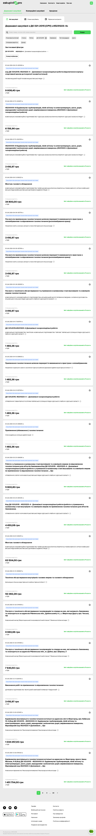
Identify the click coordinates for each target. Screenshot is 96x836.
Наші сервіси (60, 3)
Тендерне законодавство (39, 825)
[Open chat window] (91, 831)
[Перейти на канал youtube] (10, 807)
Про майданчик (58, 814)
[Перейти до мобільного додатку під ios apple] (8, 814)
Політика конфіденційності (61, 821)
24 (53, 793)
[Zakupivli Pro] (12, 3)
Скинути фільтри (12, 56)
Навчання (43, 3)
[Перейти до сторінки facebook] (4, 807)
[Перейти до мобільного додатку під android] (20, 814)
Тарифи (33, 806)
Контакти (51, 3)
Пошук (82, 32)
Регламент (34, 814)
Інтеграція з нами (36, 821)
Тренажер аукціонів (59, 817)
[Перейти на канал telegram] (15, 807)
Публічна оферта (58, 810)
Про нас (69, 3)
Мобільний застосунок (38, 810)
